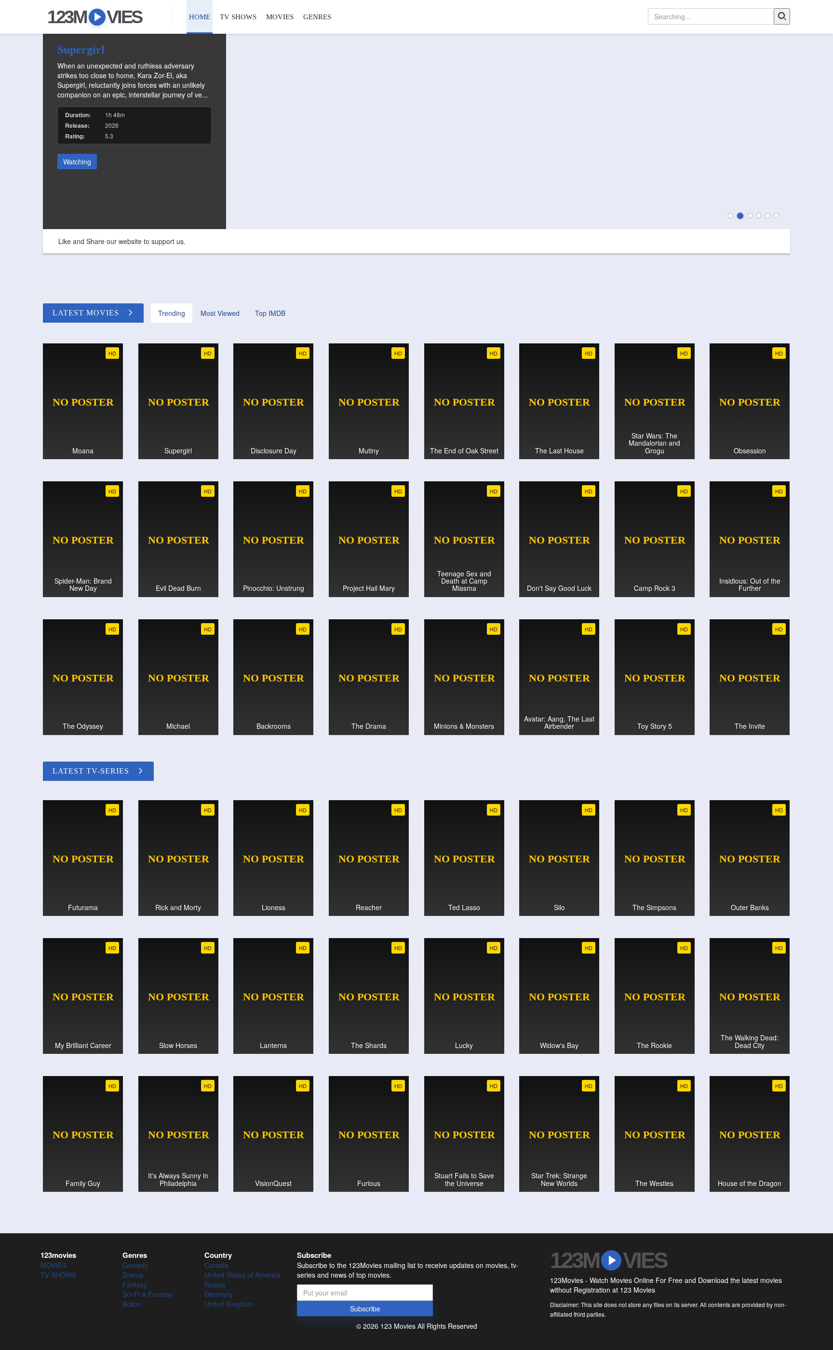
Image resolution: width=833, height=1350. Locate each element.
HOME (199, 17)
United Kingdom (228, 1304)
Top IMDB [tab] (270, 313)
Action (131, 1304)
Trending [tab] (171, 313)
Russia (214, 1284)
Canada (216, 1265)
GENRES (317, 17)
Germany (218, 1294)
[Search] (782, 16)
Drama (132, 1275)
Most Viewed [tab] (220, 313)
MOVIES (280, 17)
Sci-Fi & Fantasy (147, 1294)
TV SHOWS (238, 17)
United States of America (242, 1275)
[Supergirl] (416, 131)
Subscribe (365, 1308)
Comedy (135, 1265)
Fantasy (134, 1284)
